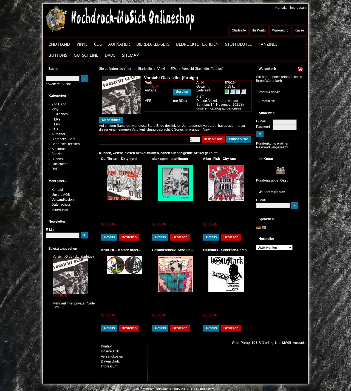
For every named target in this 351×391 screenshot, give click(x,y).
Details (109, 237)
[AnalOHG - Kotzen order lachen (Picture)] (124, 265)
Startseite (239, 30)
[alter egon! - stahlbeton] (175, 183)
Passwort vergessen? (272, 147)
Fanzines (268, 44)
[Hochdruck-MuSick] (119, 19)
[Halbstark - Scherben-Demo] (226, 274)
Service (182, 92)
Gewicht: (202, 86)
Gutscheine (86, 55)
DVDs (110, 55)
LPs (57, 124)
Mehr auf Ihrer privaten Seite (74, 303)
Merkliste (268, 101)
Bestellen (129, 237)
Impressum (298, 8)
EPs (57, 119)
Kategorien (57, 95)
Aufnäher (119, 44)
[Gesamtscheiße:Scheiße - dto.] (175, 274)
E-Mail (261, 121)
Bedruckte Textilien (197, 44)
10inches (61, 114)
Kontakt (281, 8)
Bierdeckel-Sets (152, 44)
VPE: (148, 101)
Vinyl (82, 44)
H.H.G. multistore (202, 389)
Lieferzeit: (203, 90)
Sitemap (130, 55)
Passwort (263, 127)
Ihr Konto (259, 30)
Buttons (58, 55)
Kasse (299, 30)
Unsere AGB (61, 195)
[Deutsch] (258, 227)
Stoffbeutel (238, 44)
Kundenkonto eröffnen (272, 143)
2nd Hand (59, 44)
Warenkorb (280, 30)
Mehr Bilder (111, 120)
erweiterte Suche (58, 84)
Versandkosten (63, 200)
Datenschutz (61, 204)
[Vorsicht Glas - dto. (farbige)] (70, 276)
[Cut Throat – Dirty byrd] (124, 182)
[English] (264, 227)
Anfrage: (151, 90)
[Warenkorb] (290, 69)
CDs (98, 44)
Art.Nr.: (201, 83)
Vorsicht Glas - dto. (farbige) (73, 256)
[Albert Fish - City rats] (226, 183)
